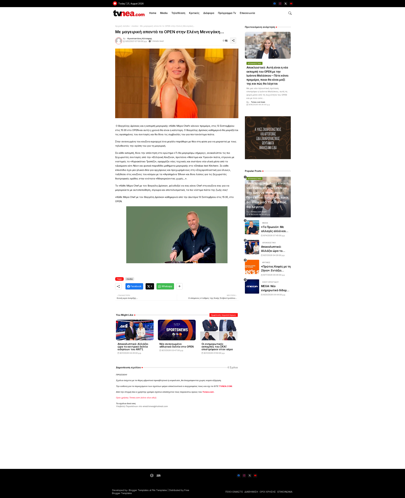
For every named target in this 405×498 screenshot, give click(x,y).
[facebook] (275, 4)
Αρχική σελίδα (122, 26)
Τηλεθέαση (178, 13)
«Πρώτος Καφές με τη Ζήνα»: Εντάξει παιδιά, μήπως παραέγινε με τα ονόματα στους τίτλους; (276, 269)
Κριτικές (194, 13)
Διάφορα (208, 13)
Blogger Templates (139, 490)
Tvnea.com (208, 392)
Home (152, 13)
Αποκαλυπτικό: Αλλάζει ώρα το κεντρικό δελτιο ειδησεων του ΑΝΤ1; (133, 347)
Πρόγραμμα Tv (227, 13)
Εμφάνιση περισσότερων (223, 315)
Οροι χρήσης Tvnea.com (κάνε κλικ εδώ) (136, 397)
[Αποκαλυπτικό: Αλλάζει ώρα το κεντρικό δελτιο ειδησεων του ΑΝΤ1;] (252, 247)
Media (164, 13)
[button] (290, 13)
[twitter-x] (286, 4)
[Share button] (179, 286)
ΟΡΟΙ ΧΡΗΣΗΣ (268, 491)
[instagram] (280, 4)
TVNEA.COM (225, 386)
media (135, 26)
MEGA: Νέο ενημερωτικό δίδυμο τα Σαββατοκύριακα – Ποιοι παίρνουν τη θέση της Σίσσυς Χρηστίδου (275, 288)
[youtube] (291, 4)
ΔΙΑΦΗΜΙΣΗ (251, 491)
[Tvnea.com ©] (128, 13)
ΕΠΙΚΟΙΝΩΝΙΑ (284, 491)
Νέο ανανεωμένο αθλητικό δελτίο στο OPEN (176, 345)
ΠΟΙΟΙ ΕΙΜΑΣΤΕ (234, 491)
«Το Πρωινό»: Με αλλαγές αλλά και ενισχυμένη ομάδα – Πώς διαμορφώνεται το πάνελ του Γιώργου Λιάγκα (276, 229)
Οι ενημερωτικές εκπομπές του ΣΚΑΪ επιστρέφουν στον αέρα (217, 347)
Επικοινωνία (247, 13)
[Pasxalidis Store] (268, 158)
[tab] (152, 13)
